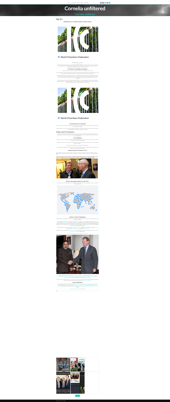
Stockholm (77, 221)
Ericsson (73, 276)
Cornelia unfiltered (85, 14)
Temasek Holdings (78, 279)
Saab (86, 276)
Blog (75, 2)
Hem (72, 2)
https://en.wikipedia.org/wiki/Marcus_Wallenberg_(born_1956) (77, 233)
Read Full (78, 396)
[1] (84, 227)
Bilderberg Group (88, 277)
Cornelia (81, 62)
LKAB (75, 276)
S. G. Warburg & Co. (75, 228)
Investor (74, 230)
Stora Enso (83, 276)
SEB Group (86, 228)
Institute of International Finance (77, 275)
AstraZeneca (79, 276)
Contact (81, 2)
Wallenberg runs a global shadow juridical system (78, 21)
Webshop (86, 2)
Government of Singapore (87, 280)
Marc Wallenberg (65, 222)
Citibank (78, 227)
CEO (71, 230)
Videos (78, 2)
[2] (83, 275)
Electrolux (69, 276)
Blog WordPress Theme (61, 400)
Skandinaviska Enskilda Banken (62, 276)
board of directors (93, 275)
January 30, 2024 (75, 62)
